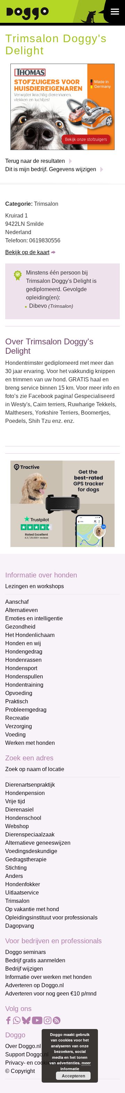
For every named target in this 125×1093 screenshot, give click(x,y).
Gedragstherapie (26, 859)
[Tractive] (62, 503)
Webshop (17, 826)
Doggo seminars (25, 952)
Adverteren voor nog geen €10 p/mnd (51, 994)
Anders (14, 876)
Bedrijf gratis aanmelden (35, 960)
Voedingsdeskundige (31, 851)
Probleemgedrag (26, 710)
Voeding (15, 735)
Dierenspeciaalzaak (30, 834)
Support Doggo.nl (27, 1054)
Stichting (16, 868)
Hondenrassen (23, 660)
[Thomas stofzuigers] (62, 107)
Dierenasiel (19, 810)
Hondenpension (25, 793)
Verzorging (18, 726)
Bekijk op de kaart (27, 252)
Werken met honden (30, 743)
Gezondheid (20, 627)
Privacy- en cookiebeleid (35, 1063)
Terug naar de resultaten (35, 161)
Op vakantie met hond (32, 909)
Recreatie (17, 718)
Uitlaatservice (22, 893)
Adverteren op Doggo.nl (34, 985)
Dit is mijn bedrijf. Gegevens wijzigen (50, 169)
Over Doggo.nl (23, 1046)
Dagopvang (19, 926)
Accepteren (73, 1076)
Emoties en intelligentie (34, 618)
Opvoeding (18, 693)
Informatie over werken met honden (48, 977)
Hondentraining (24, 685)
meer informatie (75, 1065)
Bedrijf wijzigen (24, 969)
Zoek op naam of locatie (34, 769)
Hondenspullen (24, 676)
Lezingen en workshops (34, 586)
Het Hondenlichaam (30, 635)
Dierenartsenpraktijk (30, 785)
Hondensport (21, 668)
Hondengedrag (23, 652)
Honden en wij (23, 643)
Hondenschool (23, 818)
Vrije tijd (15, 801)
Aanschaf (16, 602)
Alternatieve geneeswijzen (37, 843)
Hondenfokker (22, 884)
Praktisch (16, 701)
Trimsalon (17, 901)
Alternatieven (21, 610)
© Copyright (20, 1071)
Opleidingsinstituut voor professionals (51, 917)
